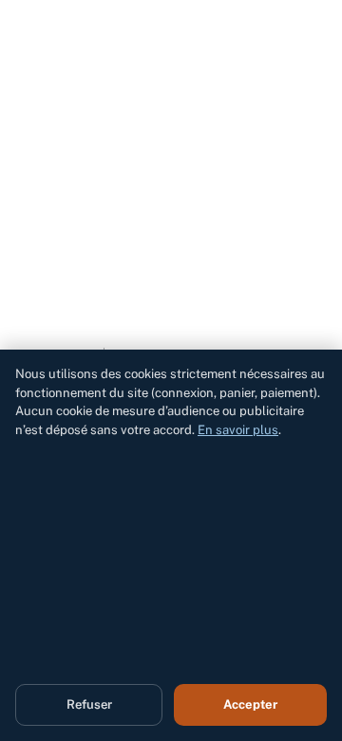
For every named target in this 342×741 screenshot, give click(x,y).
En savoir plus (238, 430)
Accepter (250, 704)
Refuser (89, 704)
